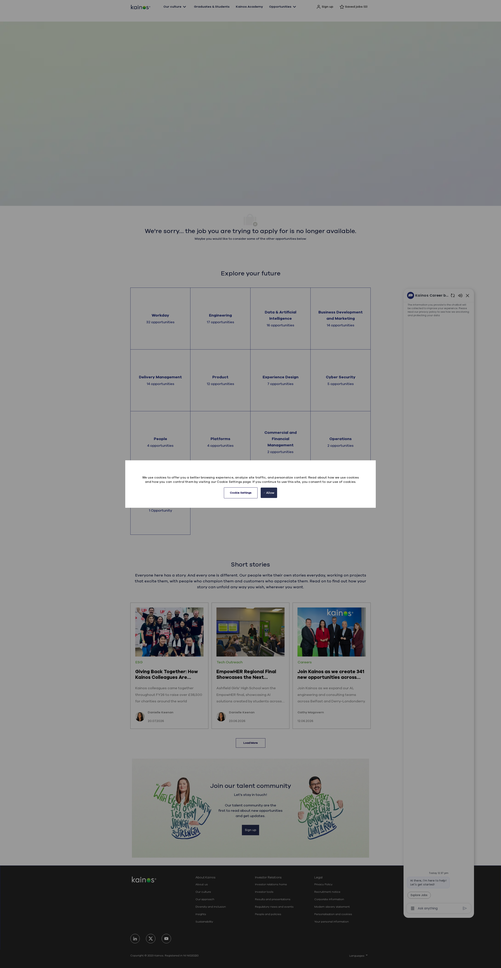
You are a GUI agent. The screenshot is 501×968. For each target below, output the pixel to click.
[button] (241, 492)
